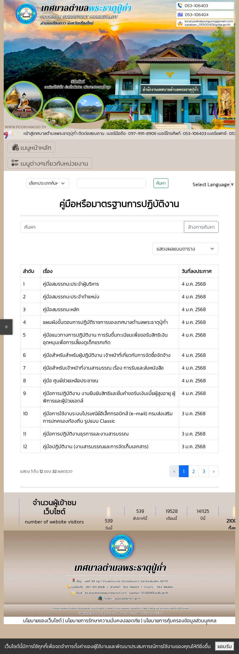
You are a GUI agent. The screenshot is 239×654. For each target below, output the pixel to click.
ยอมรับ (225, 646)
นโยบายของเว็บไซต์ (42, 620)
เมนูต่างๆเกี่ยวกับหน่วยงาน (53, 163)
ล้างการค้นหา (201, 227)
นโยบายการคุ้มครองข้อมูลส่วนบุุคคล (179, 620)
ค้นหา (161, 183)
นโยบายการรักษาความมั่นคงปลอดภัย (102, 620)
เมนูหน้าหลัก (35, 147)
